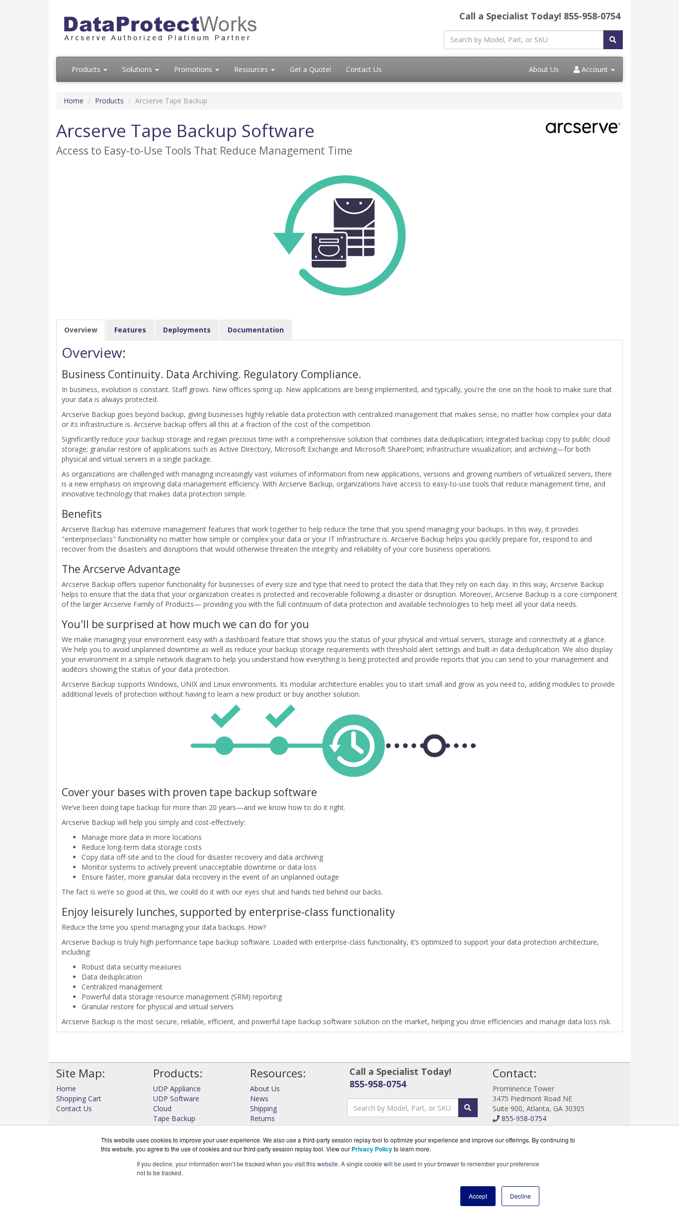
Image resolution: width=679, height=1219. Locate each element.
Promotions (194, 69)
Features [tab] (130, 329)
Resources (252, 69)
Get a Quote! (310, 69)
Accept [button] (478, 1196)
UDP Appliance (177, 1088)
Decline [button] (520, 1196)
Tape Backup (174, 1118)
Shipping (263, 1108)
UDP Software (176, 1098)
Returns (262, 1118)
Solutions (138, 69)
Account (595, 69)
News (259, 1098)
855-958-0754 (377, 1084)
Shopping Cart (78, 1098)
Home (74, 100)
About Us (544, 69)
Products (87, 69)
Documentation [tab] (256, 329)
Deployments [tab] (187, 329)
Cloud (162, 1108)
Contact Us (364, 69)
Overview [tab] (80, 329)
